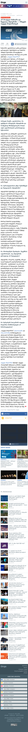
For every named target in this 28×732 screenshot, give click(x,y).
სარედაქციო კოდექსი (23, 669)
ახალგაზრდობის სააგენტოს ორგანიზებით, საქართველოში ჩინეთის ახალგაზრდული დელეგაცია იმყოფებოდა (14, 577)
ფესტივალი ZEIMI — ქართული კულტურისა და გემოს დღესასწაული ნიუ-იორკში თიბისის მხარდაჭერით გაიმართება (8, 459)
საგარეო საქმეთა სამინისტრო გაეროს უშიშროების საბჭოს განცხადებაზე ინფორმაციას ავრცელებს (14, 632)
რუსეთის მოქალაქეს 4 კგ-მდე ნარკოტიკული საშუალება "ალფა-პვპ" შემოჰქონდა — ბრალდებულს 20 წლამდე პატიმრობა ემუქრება (14, 593)
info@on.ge (12, 715)
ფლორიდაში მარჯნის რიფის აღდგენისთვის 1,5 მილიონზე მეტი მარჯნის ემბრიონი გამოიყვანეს (14, 601)
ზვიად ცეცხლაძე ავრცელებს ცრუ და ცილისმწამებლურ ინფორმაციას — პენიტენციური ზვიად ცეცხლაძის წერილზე (14, 568)
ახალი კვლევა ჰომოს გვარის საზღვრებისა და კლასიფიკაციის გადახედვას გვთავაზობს (8, 477)
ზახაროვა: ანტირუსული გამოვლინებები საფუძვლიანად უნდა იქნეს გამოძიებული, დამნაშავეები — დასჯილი (14, 617)
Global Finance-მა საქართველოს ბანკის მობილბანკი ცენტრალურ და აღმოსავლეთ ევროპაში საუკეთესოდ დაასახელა (14, 656)
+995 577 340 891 (20, 715)
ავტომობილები (19, 15)
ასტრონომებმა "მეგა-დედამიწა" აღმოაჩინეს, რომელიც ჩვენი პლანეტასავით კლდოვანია (14, 560)
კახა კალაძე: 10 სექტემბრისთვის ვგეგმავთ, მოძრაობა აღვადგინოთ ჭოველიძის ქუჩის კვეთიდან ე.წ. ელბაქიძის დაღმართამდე (14, 648)
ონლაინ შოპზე (5, 333)
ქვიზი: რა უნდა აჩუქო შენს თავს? (14, 545)
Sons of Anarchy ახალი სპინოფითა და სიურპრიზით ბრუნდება (14, 609)
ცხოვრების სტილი (11, 15)
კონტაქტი (25, 672)
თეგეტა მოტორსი (11, 409)
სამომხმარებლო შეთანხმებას (13, 719)
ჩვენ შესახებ (24, 665)
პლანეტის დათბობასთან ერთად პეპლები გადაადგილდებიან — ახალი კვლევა (14, 505)
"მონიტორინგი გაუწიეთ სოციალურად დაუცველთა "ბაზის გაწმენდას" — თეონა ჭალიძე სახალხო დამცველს (14, 625)
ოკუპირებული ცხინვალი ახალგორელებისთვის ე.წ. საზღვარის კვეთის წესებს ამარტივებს (14, 513)
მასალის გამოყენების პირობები (20, 671)
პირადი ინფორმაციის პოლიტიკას (14, 720)
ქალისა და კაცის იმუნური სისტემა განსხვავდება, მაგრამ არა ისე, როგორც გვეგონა (14, 498)
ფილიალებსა (18, 331)
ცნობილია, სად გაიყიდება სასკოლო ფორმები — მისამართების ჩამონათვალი (14, 640)
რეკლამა (25, 667)
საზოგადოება (3, 15)
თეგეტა (17, 409)
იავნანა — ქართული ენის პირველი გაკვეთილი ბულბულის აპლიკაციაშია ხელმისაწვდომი (14, 528)
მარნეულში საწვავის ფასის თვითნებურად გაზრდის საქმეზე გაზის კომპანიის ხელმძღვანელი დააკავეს (14, 520)
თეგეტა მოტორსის (13, 57)
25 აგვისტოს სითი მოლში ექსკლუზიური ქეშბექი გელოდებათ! (14, 553)
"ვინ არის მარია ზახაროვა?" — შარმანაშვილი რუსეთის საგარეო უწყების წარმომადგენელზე (14, 585)
